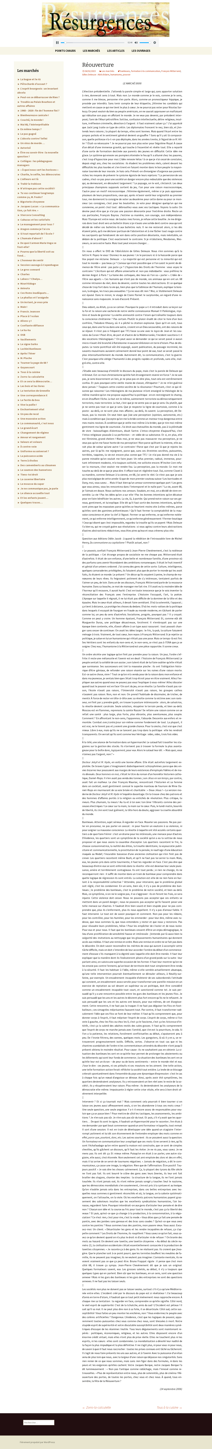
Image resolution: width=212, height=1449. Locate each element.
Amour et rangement (33, 437)
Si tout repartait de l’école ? (37, 233)
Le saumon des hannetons (36, 469)
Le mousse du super (32, 483)
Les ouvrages (141, 51)
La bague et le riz (30, 79)
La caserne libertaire (32, 479)
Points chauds (65, 51)
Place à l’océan (29, 316)
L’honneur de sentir (31, 260)
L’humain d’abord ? (31, 238)
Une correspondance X (33, 395)
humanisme (116, 74)
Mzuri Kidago (28, 283)
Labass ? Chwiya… (31, 278)
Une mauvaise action (33, 418)
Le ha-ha (25, 330)
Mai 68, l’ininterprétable (34, 124)
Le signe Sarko (29, 344)
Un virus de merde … (32, 143)
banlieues (125, 71)
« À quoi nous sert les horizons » (39, 169)
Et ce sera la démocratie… (36, 381)
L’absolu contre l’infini (33, 138)
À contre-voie (28, 446)
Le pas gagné (28, 133)
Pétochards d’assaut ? (33, 84)
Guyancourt (27, 367)
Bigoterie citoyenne (32, 201)
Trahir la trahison (30, 183)
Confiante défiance (32, 325)
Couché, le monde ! (31, 119)
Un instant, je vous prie (34, 302)
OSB (22, 334)
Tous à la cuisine (169, 1407)
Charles (25, 274)
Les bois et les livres (32, 386)
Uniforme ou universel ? (34, 451)
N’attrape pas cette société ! (37, 188)
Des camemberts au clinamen (38, 465)
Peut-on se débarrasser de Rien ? (40, 97)
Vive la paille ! (28, 404)
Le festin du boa (30, 400)
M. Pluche (26, 358)
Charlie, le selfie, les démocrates (40, 174)
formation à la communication (145, 71)
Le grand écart (29, 428)
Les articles (116, 51)
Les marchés (91, 51)
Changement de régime (34, 432)
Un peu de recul (29, 414)
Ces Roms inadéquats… (34, 292)
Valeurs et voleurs (31, 442)
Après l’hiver (27, 353)
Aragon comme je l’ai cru (35, 229)
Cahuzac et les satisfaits (35, 219)
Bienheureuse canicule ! (34, 115)
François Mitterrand (171, 71)
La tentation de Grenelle (35, 390)
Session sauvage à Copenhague (39, 265)
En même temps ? (31, 129)
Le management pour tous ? (37, 224)
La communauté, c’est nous (37, 423)
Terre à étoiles (29, 460)
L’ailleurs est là (29, 179)
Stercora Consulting (32, 215)
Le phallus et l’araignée (34, 297)
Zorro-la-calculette (96, 1407)
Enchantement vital (32, 409)
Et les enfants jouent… (34, 497)
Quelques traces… (31, 502)
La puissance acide (31, 455)
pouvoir (127, 74)
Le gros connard (30, 269)
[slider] (92, 42)
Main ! (23, 306)
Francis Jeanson (30, 311)
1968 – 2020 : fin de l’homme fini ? (39, 110)
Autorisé (25, 147)
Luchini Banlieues (30, 348)
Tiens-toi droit (29, 474)
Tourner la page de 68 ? (34, 362)
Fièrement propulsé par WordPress (37, 1442)
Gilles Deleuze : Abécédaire (95, 74)
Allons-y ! (26, 320)
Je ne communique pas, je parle (39, 488)
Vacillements (28, 339)
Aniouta (25, 288)
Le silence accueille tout (35, 493)
